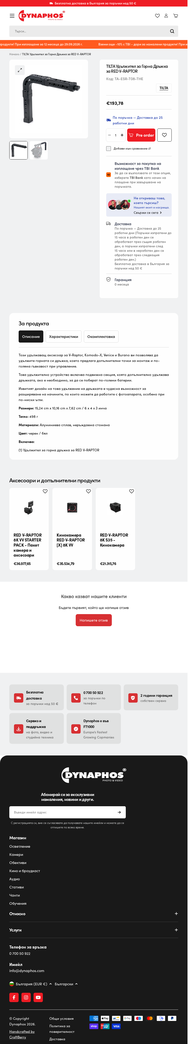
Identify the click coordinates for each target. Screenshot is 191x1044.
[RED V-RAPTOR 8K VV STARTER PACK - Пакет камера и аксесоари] (29, 508)
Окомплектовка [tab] (101, 336)
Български (64, 984)
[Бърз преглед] (41, 499)
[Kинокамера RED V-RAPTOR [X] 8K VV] (72, 508)
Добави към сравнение (130, 148)
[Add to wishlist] (164, 135)
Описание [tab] (31, 336)
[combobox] (93, 31)
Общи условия (61, 1018)
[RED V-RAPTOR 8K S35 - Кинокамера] (115, 508)
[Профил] (166, 16)
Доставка (57, 1039)
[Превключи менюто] (12, 16)
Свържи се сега (146, 212)
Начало (14, 54)
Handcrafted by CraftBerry (22, 1034)
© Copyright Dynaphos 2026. (22, 1021)
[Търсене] (172, 31)
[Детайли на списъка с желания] (157, 16)
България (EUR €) (31, 984)
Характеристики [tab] (63, 336)
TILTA (164, 87)
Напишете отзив (94, 620)
